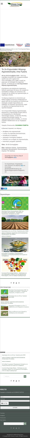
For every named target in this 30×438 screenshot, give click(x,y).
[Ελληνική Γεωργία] (15, 4)
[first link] (1, 4)
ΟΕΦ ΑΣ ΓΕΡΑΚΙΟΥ (6, 236)
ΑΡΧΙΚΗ (3, 49)
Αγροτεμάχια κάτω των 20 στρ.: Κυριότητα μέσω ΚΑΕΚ (15, 231)
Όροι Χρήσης (3, 420)
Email (2, 396)
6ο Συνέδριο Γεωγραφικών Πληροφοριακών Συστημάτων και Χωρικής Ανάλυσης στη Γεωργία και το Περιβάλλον (14, 254)
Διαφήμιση (2, 415)
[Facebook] (11, 283)
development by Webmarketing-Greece (15, 434)
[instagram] (19, 283)
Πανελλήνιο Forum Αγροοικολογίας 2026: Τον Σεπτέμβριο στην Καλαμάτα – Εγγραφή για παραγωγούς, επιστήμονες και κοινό (13, 212)
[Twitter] (14, 283)
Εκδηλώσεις (8, 49)
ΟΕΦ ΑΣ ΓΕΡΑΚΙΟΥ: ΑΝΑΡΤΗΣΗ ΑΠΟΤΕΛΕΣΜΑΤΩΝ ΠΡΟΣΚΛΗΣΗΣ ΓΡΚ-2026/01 (15, 233)
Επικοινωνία (3, 417)
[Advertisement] (15, 26)
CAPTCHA (2, 399)
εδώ (15, 157)
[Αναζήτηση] (25, 376)
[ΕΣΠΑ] (15, 44)
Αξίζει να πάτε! (14, 49)
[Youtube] (16, 283)
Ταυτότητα (2, 413)
